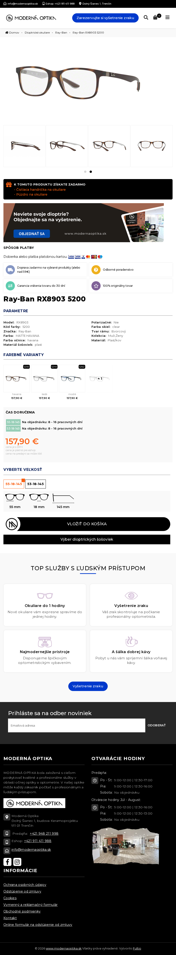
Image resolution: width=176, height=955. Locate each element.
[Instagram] (17, 862)
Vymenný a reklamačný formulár (30, 905)
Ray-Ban (61, 32)
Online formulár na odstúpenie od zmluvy (37, 925)
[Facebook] (7, 862)
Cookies (9, 898)
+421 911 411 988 (38, 841)
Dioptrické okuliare (37, 32)
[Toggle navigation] (167, 17)
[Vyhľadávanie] (144, 17)
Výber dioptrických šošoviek (86, 539)
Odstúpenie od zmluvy (22, 891)
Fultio (137, 948)
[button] (85, 171)
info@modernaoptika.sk (31, 850)
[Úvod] (31, 17)
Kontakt (10, 918)
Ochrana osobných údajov (24, 885)
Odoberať (157, 725)
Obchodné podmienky (22, 911)
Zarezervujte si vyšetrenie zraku (105, 18)
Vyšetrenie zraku (88, 686)
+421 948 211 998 (44, 833)
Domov (13, 32)
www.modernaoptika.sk (64, 948)
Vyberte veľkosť (22, 469)
